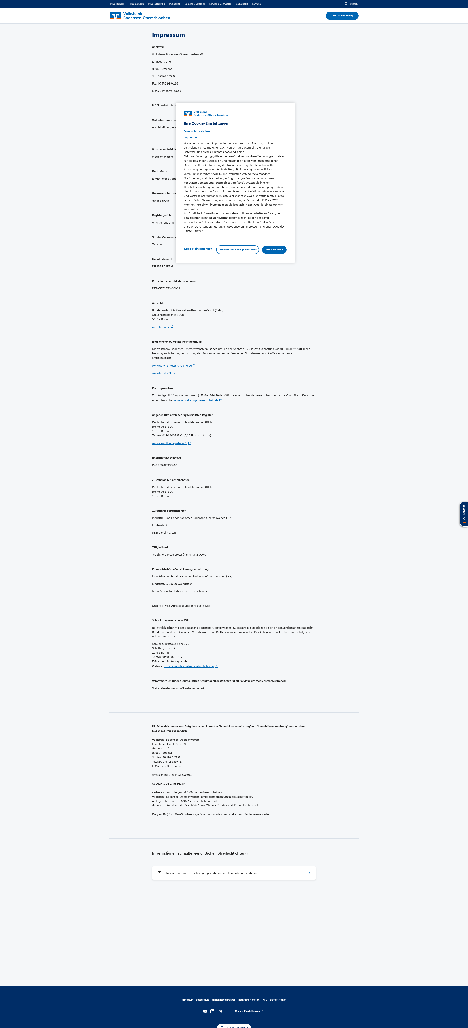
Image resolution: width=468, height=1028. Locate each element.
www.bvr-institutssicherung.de (172, 365)
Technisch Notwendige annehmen (237, 249)
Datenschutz (202, 999)
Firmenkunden (136, 4)
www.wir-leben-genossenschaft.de (196, 400)
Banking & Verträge (195, 4)
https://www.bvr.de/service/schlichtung (189, 666)
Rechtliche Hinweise (249, 999)
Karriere (256, 4)
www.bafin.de (161, 327)
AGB (265, 999)
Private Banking (156, 4)
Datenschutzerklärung (198, 131)
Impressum (187, 999)
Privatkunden (117, 4)
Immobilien (174, 4)
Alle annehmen (274, 249)
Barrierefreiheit (278, 999)
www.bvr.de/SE (161, 373)
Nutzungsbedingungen (223, 999)
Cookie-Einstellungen (198, 248)
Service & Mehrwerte (220, 4)
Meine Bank (242, 4)
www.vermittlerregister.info (169, 443)
